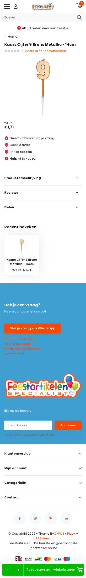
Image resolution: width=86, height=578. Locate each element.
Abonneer (68, 425)
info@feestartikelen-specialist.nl (22, 351)
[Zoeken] (79, 17)
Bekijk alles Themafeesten (45, 51)
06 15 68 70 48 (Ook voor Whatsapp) (20, 341)
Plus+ (71, 533)
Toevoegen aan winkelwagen (50, 569)
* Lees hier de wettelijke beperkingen (29, 435)
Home (12, 36)
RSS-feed (43, 538)
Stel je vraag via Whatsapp (32, 328)
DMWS (59, 533)
